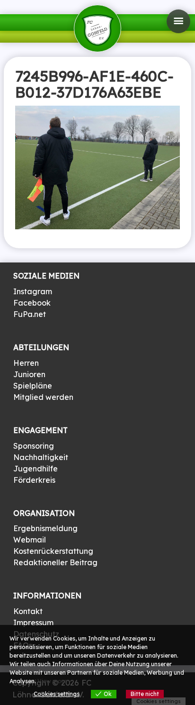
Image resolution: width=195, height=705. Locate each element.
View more (52, 681)
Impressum (33, 622)
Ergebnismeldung (45, 528)
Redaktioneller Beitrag (55, 562)
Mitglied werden (43, 397)
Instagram (32, 291)
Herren (26, 363)
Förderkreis (34, 480)
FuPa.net (29, 314)
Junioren (29, 374)
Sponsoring (33, 446)
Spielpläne (32, 385)
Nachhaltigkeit (40, 457)
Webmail (29, 539)
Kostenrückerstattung (53, 551)
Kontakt (28, 611)
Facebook (32, 302)
